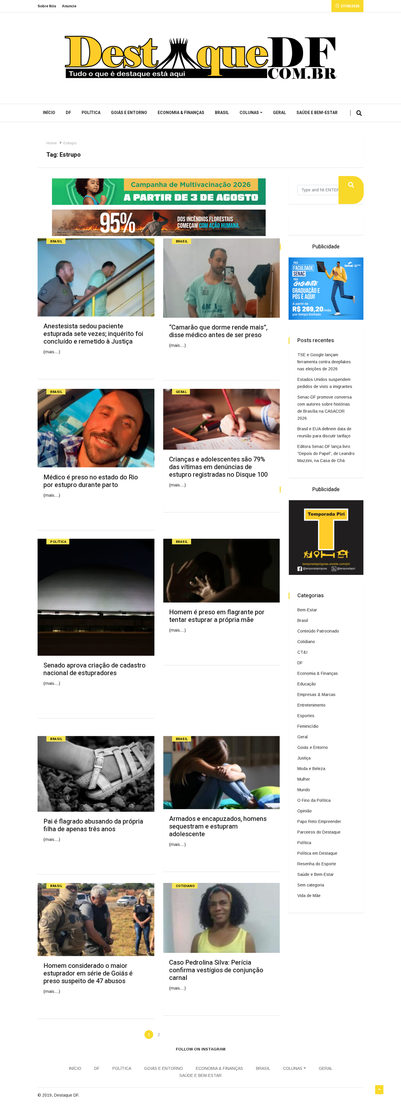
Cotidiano (185, 886)
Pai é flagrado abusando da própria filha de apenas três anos (93, 825)
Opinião (304, 811)
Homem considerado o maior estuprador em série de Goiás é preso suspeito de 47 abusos (88, 973)
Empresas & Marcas (316, 694)
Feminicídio (308, 726)
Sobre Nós (47, 6)
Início (49, 113)
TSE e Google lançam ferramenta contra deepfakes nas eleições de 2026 (324, 361)
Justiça (304, 758)
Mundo (303, 789)
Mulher (303, 779)
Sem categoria (310, 885)
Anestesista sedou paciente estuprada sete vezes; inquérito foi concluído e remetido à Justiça (93, 334)
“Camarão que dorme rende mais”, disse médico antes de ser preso (218, 331)
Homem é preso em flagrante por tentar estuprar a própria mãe (216, 616)
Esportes (305, 715)
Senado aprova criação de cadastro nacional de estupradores (94, 669)
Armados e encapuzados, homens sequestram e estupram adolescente (218, 826)
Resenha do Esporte (316, 863)
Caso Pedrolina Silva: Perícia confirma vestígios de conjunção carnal (216, 970)
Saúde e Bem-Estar (317, 113)
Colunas (249, 113)
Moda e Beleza (311, 768)
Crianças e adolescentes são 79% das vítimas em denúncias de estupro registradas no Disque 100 (218, 467)
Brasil (222, 113)
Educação (306, 684)
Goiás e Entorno (129, 113)
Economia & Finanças (181, 113)
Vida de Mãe (309, 895)
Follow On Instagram (200, 1049)
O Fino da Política (314, 800)
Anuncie (69, 6)
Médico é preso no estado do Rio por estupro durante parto (90, 481)
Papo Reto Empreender (319, 821)
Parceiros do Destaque (319, 832)
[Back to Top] (379, 1090)
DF (68, 113)
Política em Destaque (317, 853)
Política (91, 113)
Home (51, 143)
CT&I (302, 652)
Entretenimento (311, 705)
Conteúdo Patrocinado (318, 631)
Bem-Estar (307, 610)
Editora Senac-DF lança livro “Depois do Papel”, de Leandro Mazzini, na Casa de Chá (326, 453)
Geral (279, 113)
